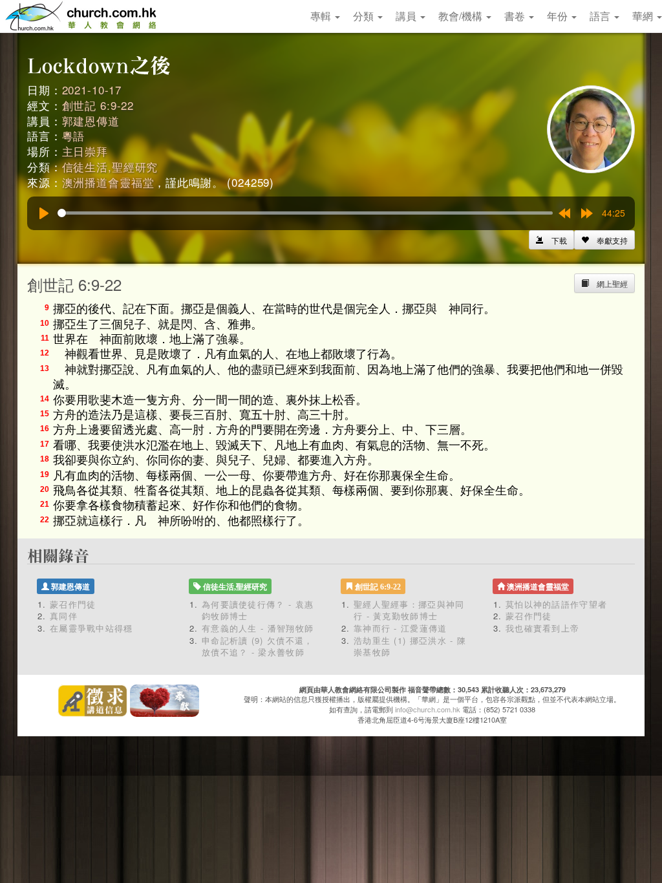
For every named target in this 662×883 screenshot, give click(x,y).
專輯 (322, 15)
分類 (364, 15)
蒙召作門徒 (73, 604)
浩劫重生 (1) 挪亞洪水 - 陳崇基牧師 (410, 646)
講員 (407, 15)
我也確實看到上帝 (542, 628)
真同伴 (64, 616)
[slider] (305, 213)
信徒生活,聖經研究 (110, 166)
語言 (601, 15)
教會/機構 (461, 15)
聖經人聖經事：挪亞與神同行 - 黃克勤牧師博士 (409, 610)
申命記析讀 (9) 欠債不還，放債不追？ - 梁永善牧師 (258, 646)
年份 (558, 15)
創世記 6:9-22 (98, 105)
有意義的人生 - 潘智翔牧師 (258, 628)
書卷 (516, 15)
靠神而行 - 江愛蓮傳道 (400, 628)
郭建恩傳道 (91, 120)
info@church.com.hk (427, 709)
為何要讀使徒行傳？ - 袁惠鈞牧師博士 (258, 610)
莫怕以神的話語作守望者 (556, 604)
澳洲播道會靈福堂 (108, 182)
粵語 (73, 135)
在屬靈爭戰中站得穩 (91, 628)
